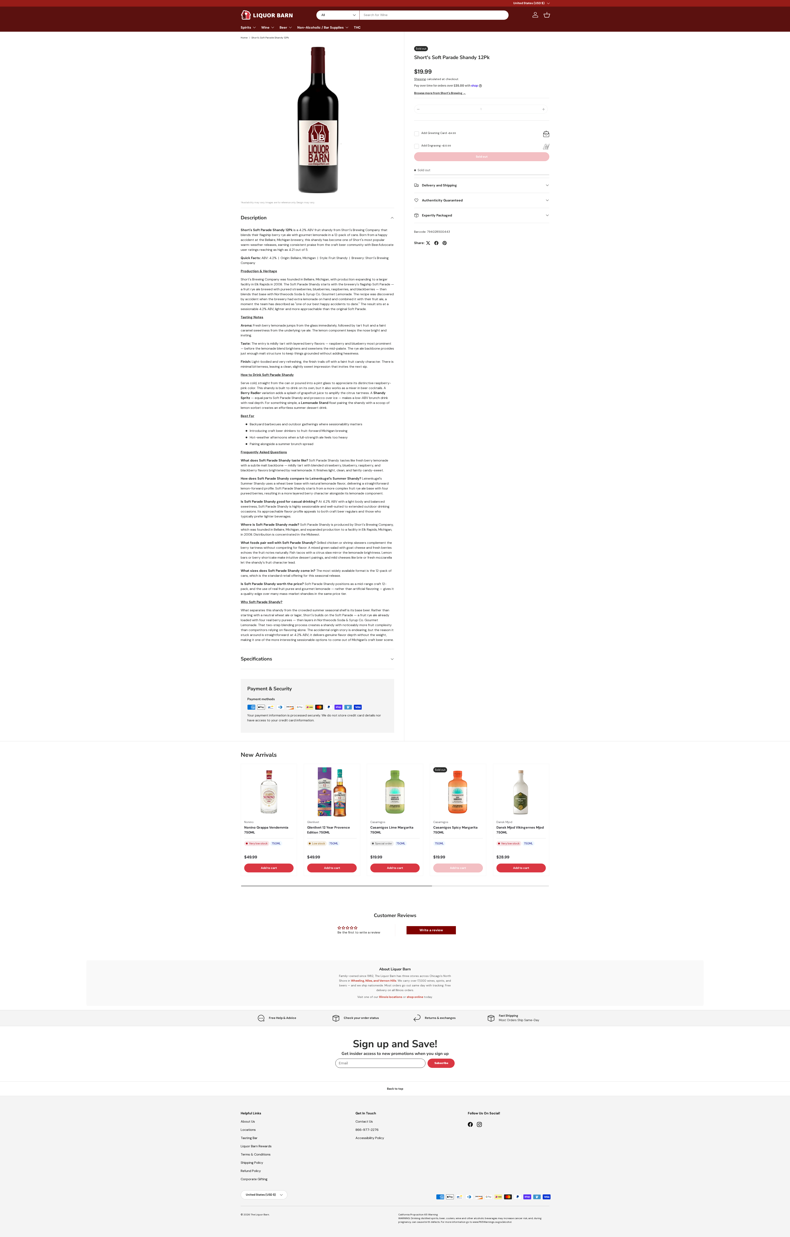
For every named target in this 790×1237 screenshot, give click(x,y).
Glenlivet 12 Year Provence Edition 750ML (328, 830)
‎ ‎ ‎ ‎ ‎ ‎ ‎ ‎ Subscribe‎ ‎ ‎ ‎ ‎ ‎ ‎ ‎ (441, 1063)
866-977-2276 (367, 1130)
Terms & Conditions (256, 1154)
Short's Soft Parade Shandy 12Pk (270, 37)
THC (357, 27)
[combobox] (412, 15)
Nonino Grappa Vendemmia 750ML (266, 830)
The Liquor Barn (260, 1214)
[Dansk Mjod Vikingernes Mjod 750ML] (521, 792)
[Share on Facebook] (436, 243)
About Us (248, 1121)
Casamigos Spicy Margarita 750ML (455, 830)
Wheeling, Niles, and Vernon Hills (373, 980)
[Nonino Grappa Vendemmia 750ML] (269, 792)
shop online (415, 997)
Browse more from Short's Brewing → (440, 93)
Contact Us (364, 1121)
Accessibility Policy (370, 1138)
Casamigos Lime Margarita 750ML (391, 830)
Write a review (431, 930)
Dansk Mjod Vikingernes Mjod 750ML (520, 830)
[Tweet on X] (428, 243)
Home (244, 37)
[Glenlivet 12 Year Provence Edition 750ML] (332, 792)
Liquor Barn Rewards (256, 1146)
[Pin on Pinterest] (444, 243)
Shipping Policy (252, 1162)
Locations (248, 1130)
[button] (546, 14)
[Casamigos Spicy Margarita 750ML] (458, 792)
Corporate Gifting (254, 1179)
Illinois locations (390, 997)
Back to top (395, 1089)
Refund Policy (251, 1171)
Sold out (482, 156)
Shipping (420, 79)
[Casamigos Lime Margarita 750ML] (395, 792)
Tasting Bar (249, 1138)
